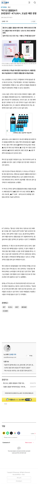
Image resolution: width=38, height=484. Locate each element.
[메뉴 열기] (28, 2)
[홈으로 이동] (5, 2)
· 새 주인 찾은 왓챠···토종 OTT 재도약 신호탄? (17, 368)
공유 (34, 21)
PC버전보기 (19, 481)
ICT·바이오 (4, 7)
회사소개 (19, 477)
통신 (9, 7)
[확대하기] (19, 41)
